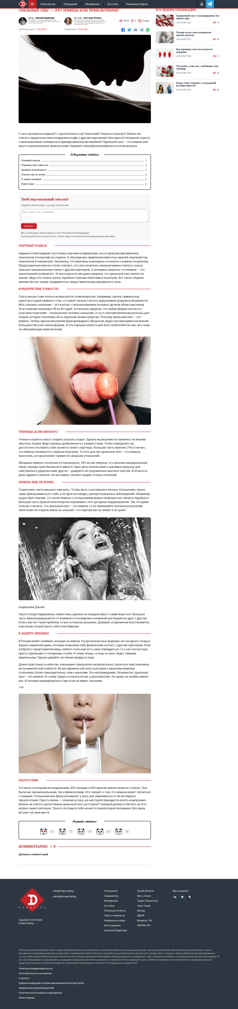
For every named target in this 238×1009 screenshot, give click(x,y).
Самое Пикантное (147, 900)
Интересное (92, 4)
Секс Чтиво (144, 905)
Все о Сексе (144, 895)
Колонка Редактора (115, 930)
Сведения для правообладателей (36, 988)
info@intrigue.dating (63, 891)
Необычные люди (114, 920)
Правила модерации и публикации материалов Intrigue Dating (51, 983)
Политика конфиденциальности (36, 968)
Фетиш (141, 910)
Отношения (70, 4)
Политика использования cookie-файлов (40, 993)
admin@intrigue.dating (64, 896)
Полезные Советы (137, 4)
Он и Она (112, 4)
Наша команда (26, 997)
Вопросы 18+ (145, 920)
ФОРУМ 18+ (144, 925)
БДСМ (140, 915)
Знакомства (47, 4)
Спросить (29, 226)
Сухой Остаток (145, 890)
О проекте (24, 978)
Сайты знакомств (114, 915)
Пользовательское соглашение (35, 973)
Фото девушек (112, 925)
